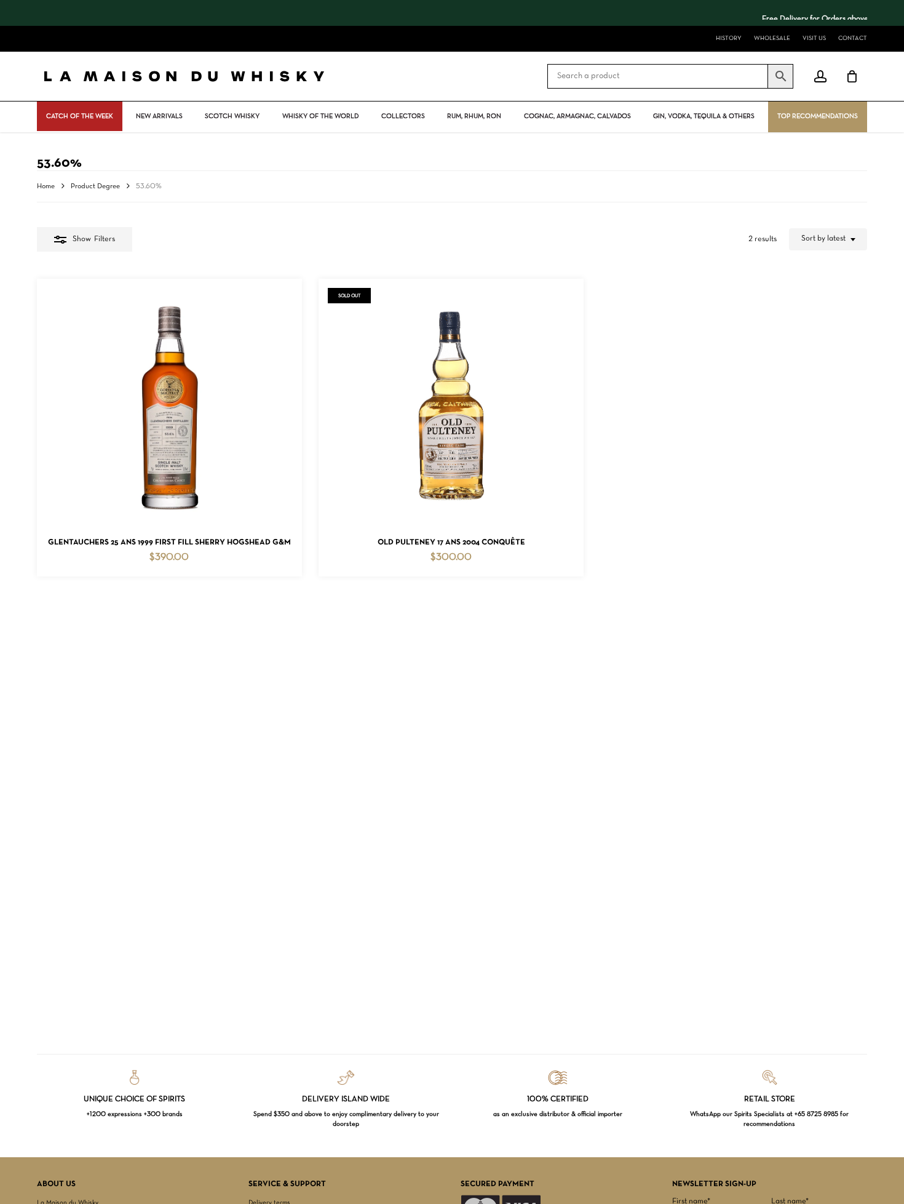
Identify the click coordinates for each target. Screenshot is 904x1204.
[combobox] (828, 239)
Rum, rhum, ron (474, 116)
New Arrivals (159, 116)
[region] (452, 13)
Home (46, 186)
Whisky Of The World (320, 116)
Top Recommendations (817, 116)
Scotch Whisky (232, 116)
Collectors (403, 116)
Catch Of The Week (79, 116)
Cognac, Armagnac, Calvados (577, 116)
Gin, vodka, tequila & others (704, 116)
